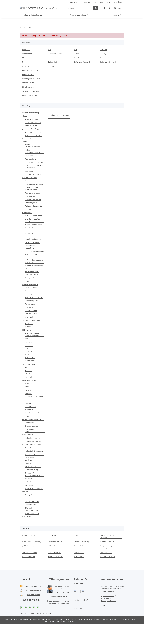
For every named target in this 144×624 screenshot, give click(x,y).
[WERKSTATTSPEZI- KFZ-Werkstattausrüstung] (39, 8)
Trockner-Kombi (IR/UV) (33, 488)
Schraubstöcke (30, 505)
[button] (104, 8)
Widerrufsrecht (119, 586)
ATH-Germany (79, 556)
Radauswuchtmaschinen (34, 181)
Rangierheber (30, 304)
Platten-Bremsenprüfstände (32, 145)
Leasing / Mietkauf (29, 83)
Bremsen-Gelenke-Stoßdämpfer (29, 140)
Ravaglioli (28, 377)
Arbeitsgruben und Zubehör (33, 419)
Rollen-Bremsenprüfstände (32, 151)
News (108, 2)
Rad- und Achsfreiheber (34, 275)
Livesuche (77, 54)
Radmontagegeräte (32, 301)
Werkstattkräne (30, 317)
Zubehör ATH (30, 410)
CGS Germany (79, 552)
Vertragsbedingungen (30, 91)
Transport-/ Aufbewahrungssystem (33, 474)
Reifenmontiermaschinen (34, 184)
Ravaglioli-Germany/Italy (83, 546)
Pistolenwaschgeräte (32, 466)
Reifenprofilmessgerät (33, 206)
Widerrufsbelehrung (30, 95)
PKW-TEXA (29, 339)
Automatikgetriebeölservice (35, 132)
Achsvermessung (28, 364)
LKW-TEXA (29, 345)
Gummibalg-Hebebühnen (34, 251)
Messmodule (30, 361)
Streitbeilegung (28, 87)
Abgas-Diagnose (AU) (33, 122)
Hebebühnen (27, 212)
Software (28, 383)
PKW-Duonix (29, 342)
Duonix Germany (28, 535)
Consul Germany (106, 552)
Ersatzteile (29, 281)
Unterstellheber (31, 314)
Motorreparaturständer (34, 297)
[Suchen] (95, 8)
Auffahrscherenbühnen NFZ (34, 267)
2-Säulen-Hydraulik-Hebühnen (32, 229)
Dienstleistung (30, 406)
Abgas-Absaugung (32, 119)
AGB (49, 49)
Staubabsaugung (31, 470)
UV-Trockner (29, 485)
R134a (27, 387)
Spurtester (29, 171)
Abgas (24, 116)
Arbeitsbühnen (30, 448)
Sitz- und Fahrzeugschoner (31, 509)
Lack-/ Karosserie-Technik (32, 444)
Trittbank (28, 479)
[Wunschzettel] (109, 8)
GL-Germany (78, 535)
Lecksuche (29, 400)
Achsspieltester (31, 159)
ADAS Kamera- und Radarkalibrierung (32, 334)
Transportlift (29, 278)
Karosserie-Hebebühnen (34, 454)
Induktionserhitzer (32, 501)
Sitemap (51, 66)
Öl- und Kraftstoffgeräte (31, 129)
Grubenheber (30, 291)
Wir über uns (86, 2)
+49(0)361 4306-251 (33, 586)
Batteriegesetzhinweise (82, 62)
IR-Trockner (29, 482)
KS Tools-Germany (107, 542)
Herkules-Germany (55, 542)
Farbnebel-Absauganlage (34, 451)
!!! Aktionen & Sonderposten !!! (58, 116)
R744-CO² (28, 393)
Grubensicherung (31, 426)
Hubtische (29, 294)
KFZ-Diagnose (27, 330)
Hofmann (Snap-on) (55, 556)
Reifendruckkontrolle (33, 199)
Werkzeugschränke (32, 513)
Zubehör (28, 209)
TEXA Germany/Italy (29, 552)
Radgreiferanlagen (32, 271)
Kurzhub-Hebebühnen (33, 216)
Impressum (52, 58)
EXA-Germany (53, 535)
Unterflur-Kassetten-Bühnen (32, 220)
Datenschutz (53, 62)
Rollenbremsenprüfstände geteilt (35, 430)
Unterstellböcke (31, 310)
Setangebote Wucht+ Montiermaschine (33, 188)
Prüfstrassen (30, 156)
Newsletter (118, 2)
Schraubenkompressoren (34, 441)
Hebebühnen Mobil (32, 242)
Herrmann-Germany (81, 542)
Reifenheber (29, 307)
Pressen (25, 492)
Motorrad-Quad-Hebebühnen (31, 255)
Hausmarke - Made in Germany (108, 536)
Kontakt (77, 58)
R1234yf (28, 390)
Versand (48, 613)
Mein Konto (98, 2)
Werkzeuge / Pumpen (30, 495)
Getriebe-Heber (31, 288)
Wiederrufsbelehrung (56, 54)
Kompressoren (27, 435)
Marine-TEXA (30, 357)
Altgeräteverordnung (30, 70)
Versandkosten (105, 58)
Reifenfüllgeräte (31, 203)
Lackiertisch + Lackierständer (30, 459)
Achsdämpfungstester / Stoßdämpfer (34, 166)
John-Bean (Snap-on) (107, 556)
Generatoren (30, 498)
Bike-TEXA (28, 349)
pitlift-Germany (28, 546)
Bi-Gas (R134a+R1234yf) (34, 397)
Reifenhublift (30, 196)
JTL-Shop (132, 619)
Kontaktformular (33, 595)
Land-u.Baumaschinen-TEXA (34, 353)
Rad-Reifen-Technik (29, 177)
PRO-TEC (51, 546)
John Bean (29, 374)
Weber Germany (54, 552)
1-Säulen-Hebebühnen (33, 225)
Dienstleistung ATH (32, 413)
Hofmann (28, 370)
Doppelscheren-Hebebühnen (31, 247)
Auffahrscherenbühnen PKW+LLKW (34, 261)
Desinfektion (27, 517)
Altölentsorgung (28, 74)
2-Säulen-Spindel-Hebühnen (31, 234)
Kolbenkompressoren (33, 438)
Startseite (73, 2)
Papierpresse (30, 463)
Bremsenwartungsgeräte (34, 162)
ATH (26, 367)
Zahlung (103, 54)
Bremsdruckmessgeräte (34, 174)
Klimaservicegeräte (29, 380)
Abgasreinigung (31, 126)
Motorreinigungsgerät (33, 135)
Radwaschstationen (32, 193)
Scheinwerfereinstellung (31, 320)
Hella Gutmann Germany (31, 542)
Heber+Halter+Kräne (30, 284)
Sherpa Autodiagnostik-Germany (108, 547)
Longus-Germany (28, 556)
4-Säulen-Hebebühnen (33, 239)
